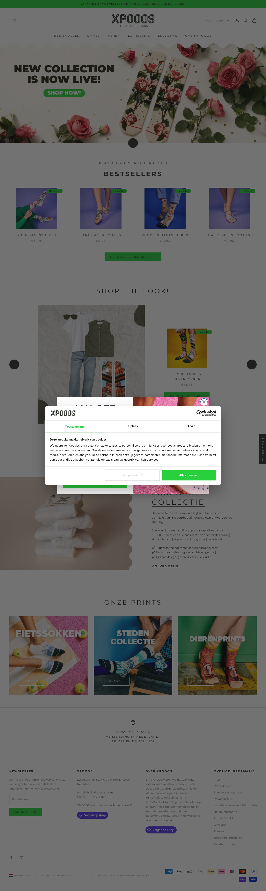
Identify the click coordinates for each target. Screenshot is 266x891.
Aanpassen (130, 475)
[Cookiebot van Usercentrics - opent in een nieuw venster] (199, 413)
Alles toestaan (188, 475)
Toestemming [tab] (74, 426)
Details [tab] (133, 426)
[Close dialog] (204, 401)
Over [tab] (191, 426)
